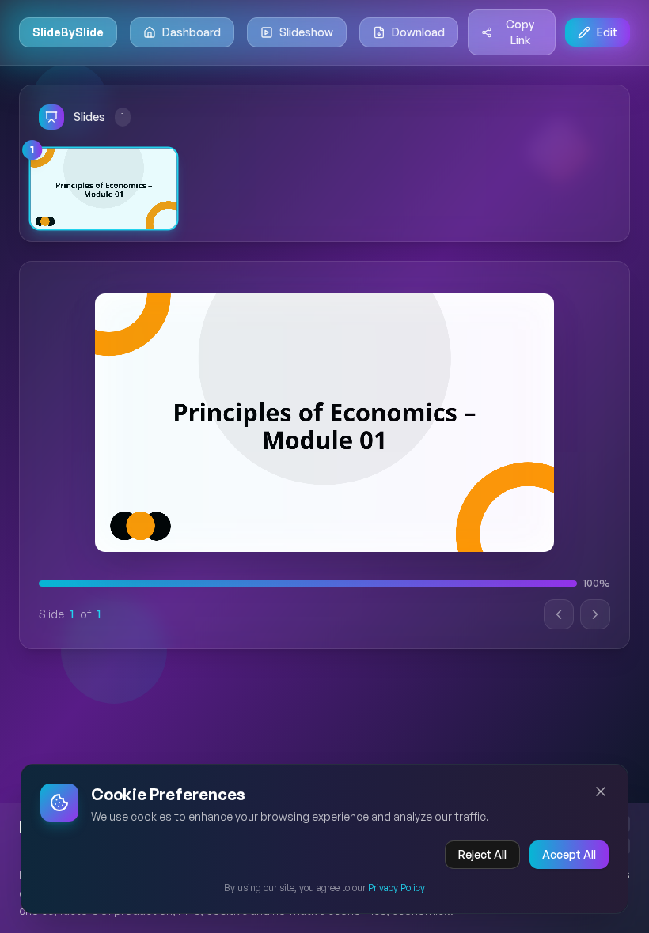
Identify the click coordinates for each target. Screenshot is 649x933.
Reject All (482, 854)
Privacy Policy (396, 887)
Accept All (569, 854)
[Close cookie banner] (600, 791)
